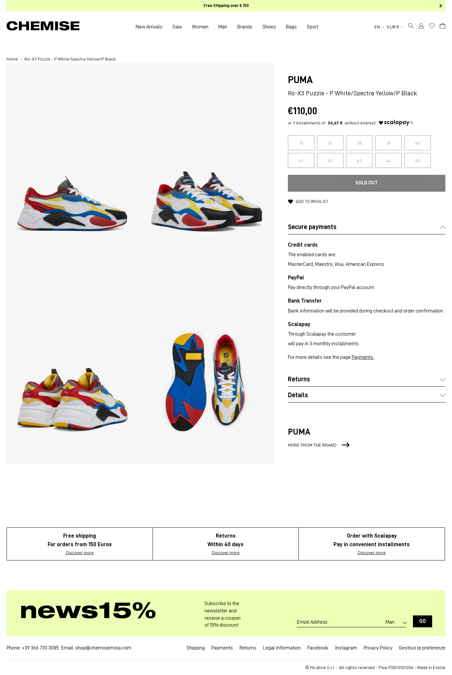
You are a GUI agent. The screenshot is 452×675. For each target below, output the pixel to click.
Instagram (346, 648)
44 (388, 160)
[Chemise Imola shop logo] (43, 26)
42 (330, 160)
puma (300, 80)
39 (388, 143)
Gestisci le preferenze (422, 648)
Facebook (317, 648)
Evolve (439, 667)
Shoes (269, 26)
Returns (248, 648)
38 (359, 143)
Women (200, 26)
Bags (291, 26)
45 (417, 160)
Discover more (80, 552)
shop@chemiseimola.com (103, 648)
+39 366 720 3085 (40, 648)
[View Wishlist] (432, 26)
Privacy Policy (378, 648)
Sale (177, 26)
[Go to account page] (421, 26)
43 (359, 160)
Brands (244, 26)
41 (301, 160)
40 (417, 143)
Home (13, 59)
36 (301, 143)
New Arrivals (149, 26)
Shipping (196, 648)
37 (330, 143)
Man (222, 26)
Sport (312, 26)
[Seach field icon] (411, 26)
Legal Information (282, 648)
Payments (363, 357)
